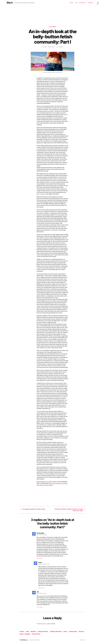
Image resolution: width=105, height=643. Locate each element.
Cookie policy (73, 631)
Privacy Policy (36, 634)
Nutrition (33, 631)
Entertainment (82, 2)
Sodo (45, 46)
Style (76, 2)
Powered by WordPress (34, 639)
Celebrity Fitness (43, 631)
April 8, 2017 (52, 46)
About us (81, 631)
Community (90, 2)
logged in (44, 623)
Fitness (71, 2)
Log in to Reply (40, 558)
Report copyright (25, 634)
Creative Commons (56, 483)
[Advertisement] (52, 13)
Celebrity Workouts (56, 631)
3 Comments (60, 46)
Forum (65, 631)
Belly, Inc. (25, 639)
